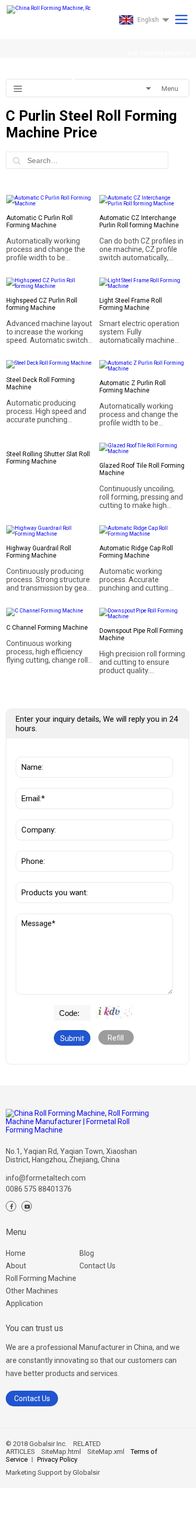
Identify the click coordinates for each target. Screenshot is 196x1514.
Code (64, 1010)
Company (35, 814)
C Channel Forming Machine (47, 627)
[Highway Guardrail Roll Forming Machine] (49, 531)
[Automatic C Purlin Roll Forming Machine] (49, 200)
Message (34, 919)
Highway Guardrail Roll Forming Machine (38, 552)
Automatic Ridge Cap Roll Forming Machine (136, 552)
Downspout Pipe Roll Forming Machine (141, 634)
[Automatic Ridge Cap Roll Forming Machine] (142, 531)
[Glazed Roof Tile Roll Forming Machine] (142, 448)
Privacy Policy (57, 1459)
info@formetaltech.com (46, 1178)
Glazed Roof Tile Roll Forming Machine (142, 469)
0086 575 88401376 (39, 1189)
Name (29, 751)
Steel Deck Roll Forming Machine (40, 383)
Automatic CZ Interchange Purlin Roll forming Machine (139, 221)
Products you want (50, 877)
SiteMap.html (61, 1451)
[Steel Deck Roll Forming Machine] (49, 364)
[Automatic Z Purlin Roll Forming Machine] (142, 366)
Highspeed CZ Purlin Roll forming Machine (41, 304)
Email (28, 783)
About (16, 1266)
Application (24, 1303)
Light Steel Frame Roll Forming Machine (130, 304)
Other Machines (32, 1291)
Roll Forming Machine (41, 1278)
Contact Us (97, 1266)
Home (16, 1253)
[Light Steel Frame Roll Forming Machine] (142, 283)
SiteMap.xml (105, 1451)
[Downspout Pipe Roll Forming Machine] (142, 613)
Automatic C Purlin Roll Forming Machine (39, 221)
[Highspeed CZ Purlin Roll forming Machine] (49, 283)
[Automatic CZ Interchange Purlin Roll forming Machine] (142, 200)
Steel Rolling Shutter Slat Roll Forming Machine (48, 457)
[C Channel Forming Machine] (49, 612)
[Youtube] (26, 1206)
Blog (86, 1253)
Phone (30, 845)
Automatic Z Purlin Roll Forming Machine (132, 386)
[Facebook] (11, 1206)
